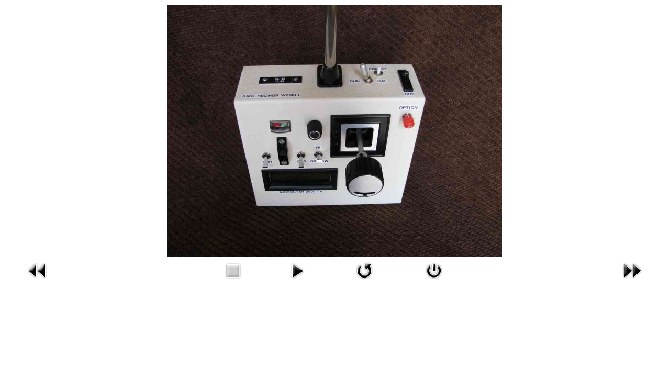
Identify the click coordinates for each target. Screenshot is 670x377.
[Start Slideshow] (297, 281)
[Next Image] (632, 281)
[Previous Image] (37, 281)
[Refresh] (364, 281)
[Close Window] (434, 281)
